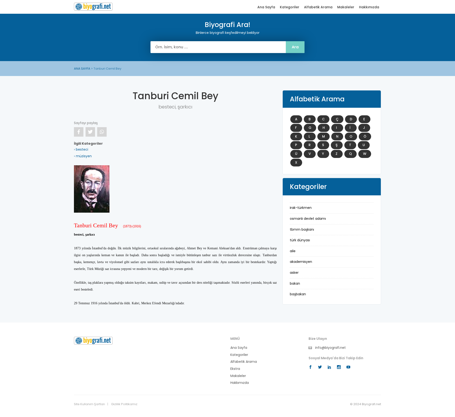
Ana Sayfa (266, 7)
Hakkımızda (369, 7)
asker (294, 272)
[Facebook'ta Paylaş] (78, 132)
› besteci (81, 149)
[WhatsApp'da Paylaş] (102, 132)
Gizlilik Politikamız (124, 404)
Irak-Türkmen (301, 207)
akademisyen (301, 261)
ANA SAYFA (82, 68)
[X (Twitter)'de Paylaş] (90, 132)
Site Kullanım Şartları (89, 404)
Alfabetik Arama (318, 7)
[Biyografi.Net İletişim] (93, 340)
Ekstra (235, 369)
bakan (295, 283)
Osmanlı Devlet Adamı (308, 218)
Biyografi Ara (93, 6)
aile (293, 251)
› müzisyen (83, 156)
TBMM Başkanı (302, 229)
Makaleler (345, 7)
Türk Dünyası (300, 240)
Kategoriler (289, 7)
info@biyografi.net (330, 347)
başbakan (298, 294)
